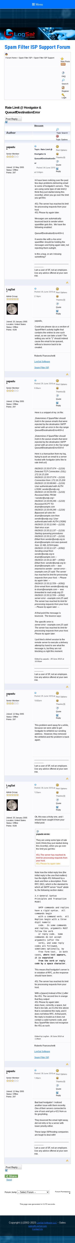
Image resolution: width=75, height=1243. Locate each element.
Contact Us (37, 1229)
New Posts (65, 61)
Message (38, 125)
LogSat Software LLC (47, 1223)
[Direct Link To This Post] (51, 146)
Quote (58, 165)
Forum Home (11, 58)
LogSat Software (42, 361)
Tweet (9, 1180)
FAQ (64, 76)
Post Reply (11, 119)
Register (65, 91)
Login (64, 98)
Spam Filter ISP (25, 58)
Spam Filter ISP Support (44, 58)
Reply (58, 171)
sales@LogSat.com (37, 1226)
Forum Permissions (62, 1192)
